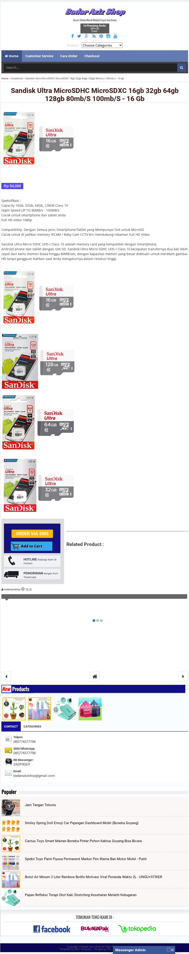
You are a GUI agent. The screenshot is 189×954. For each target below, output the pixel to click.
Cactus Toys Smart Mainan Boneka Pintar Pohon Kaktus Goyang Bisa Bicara (83, 841)
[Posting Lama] (183, 676)
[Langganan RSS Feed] (95, 36)
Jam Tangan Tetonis (40, 805)
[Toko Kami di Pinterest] (102, 36)
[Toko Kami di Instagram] (109, 36)
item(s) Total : (94, 28)
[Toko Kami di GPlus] (87, 36)
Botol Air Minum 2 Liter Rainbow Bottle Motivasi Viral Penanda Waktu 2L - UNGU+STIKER (93, 877)
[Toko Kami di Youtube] (116, 36)
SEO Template (83, 949)
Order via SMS (32, 533)
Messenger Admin (130, 950)
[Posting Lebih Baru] (6, 676)
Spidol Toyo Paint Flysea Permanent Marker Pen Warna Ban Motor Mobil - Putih (86, 859)
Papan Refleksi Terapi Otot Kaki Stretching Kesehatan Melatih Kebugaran (80, 895)
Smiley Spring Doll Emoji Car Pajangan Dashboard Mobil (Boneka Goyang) (82, 823)
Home (4, 78)
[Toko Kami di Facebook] (73, 36)
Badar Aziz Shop (94, 11)
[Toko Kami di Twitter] (80, 36)
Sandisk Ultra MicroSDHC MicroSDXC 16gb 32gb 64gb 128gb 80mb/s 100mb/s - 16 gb (95, 94)
